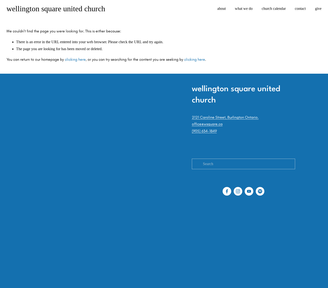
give (318, 8)
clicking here (75, 59)
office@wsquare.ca (207, 124)
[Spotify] (260, 191)
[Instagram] (238, 191)
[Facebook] (227, 191)
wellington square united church (55, 8)
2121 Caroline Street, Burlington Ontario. (225, 117)
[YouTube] (249, 191)
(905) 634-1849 (204, 131)
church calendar (274, 8)
